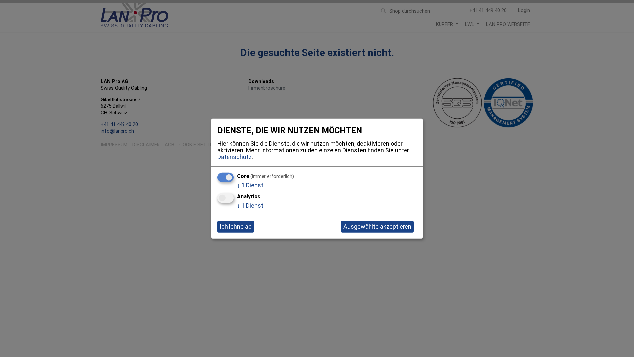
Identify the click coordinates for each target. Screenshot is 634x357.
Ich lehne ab (236, 226)
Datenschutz (234, 156)
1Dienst (250, 185)
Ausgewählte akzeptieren (377, 226)
